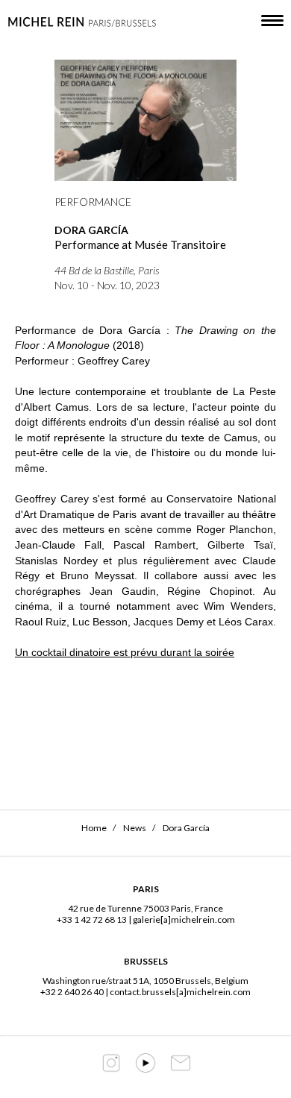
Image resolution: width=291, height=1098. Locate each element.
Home (94, 827)
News (134, 827)
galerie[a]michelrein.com (184, 919)
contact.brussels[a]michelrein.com (180, 991)
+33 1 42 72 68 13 (92, 919)
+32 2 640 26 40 (72, 991)
